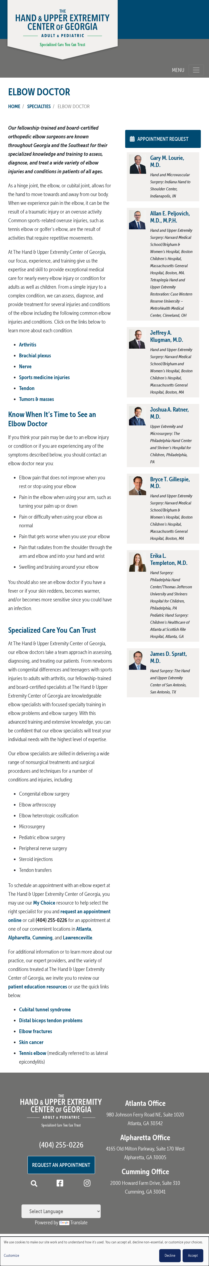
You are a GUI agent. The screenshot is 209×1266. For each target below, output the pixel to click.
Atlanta (83, 928)
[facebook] (61, 1184)
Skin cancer (31, 1042)
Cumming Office (145, 1171)
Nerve (25, 366)
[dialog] (104, 1251)
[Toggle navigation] (196, 70)
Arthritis (27, 344)
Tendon (27, 388)
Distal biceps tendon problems (50, 1020)
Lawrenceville (77, 937)
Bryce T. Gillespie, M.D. (170, 483)
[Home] (62, 31)
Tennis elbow (32, 1052)
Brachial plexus (35, 355)
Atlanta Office (145, 1103)
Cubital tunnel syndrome (45, 1009)
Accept (193, 1255)
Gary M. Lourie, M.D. (167, 161)
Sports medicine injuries (44, 377)
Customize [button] (11, 1255)
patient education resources (37, 986)
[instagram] (88, 1184)
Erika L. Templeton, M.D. (169, 559)
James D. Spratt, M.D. (168, 657)
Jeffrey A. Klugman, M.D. (166, 336)
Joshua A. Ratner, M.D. (169, 413)
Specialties (39, 106)
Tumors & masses (36, 398)
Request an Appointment (61, 1165)
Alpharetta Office (145, 1137)
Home (14, 106)
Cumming (42, 937)
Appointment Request (163, 139)
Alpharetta (19, 937)
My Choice (44, 902)
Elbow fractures (35, 1031)
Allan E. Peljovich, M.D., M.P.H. (170, 217)
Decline (170, 1255)
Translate (79, 1222)
